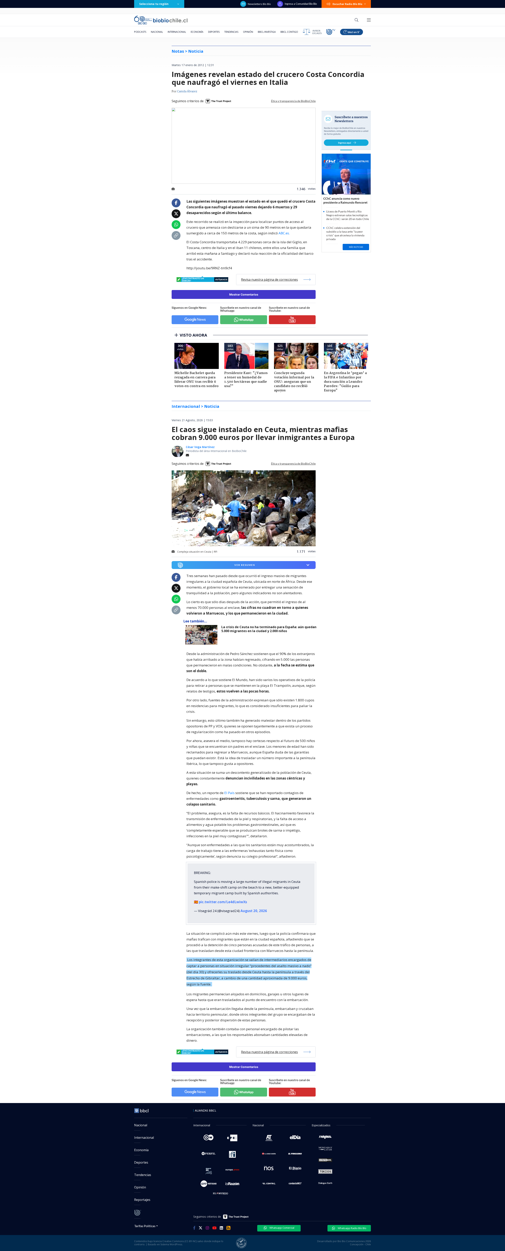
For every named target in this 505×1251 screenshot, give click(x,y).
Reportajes (142, 1200)
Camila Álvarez (187, 91)
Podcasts (140, 32)
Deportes (214, 32)
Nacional (157, 32)
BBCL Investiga (267, 32)
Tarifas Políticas (144, 1226)
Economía (197, 32)
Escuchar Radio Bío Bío (347, 4)
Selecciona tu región (153, 4)
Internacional (177, 32)
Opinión (248, 32)
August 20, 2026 (253, 911)
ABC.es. (284, 233)
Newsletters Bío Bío (259, 4)
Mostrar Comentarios (243, 294)
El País (229, 793)
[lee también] (202, 635)
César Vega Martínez (200, 447)
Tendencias (231, 32)
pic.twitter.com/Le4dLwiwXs (223, 902)
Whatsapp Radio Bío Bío (351, 1228)
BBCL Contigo (289, 32)
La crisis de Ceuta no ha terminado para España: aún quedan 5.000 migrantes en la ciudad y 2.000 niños (268, 629)
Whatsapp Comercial (281, 1227)
